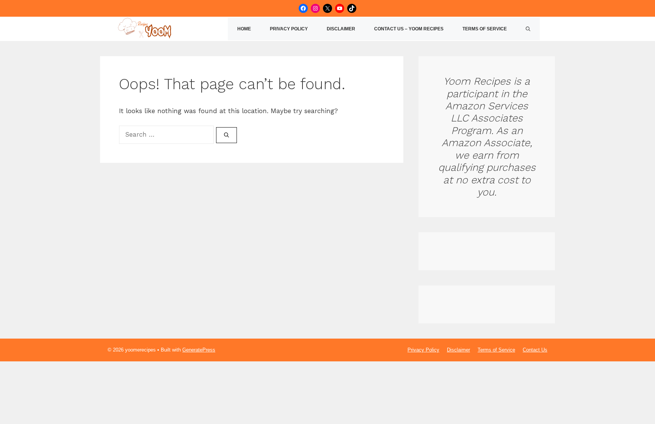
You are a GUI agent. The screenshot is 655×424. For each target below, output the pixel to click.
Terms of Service (484, 29)
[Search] (226, 135)
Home (244, 29)
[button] (528, 28)
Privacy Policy (289, 29)
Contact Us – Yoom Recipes (408, 29)
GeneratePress (198, 350)
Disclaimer (341, 29)
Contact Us (535, 350)
